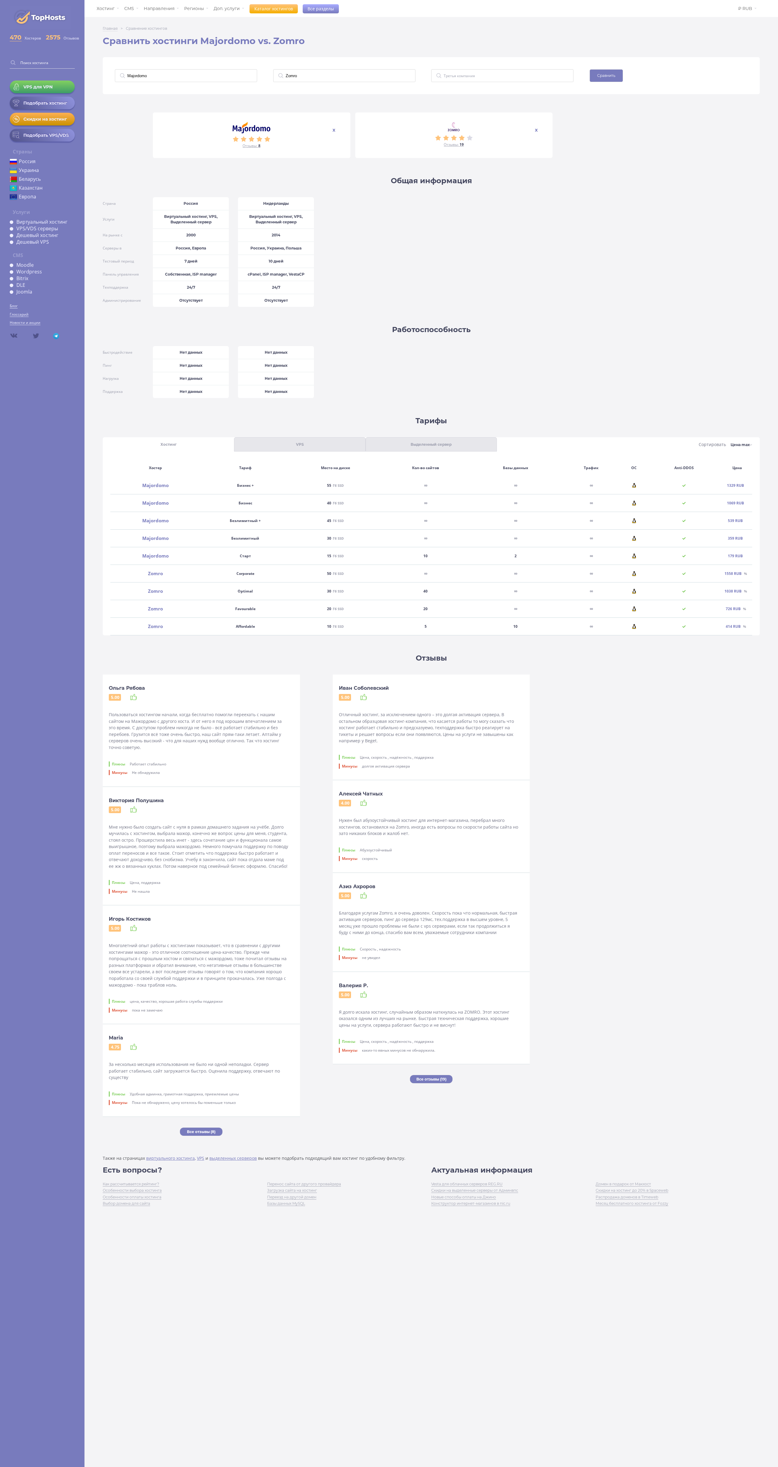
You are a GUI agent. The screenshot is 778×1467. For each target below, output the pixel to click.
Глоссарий (19, 314)
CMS (129, 8)
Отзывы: (251, 145)
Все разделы (321, 9)
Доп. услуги (227, 8)
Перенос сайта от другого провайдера (304, 1184)
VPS (200, 1158)
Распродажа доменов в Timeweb (627, 1197)
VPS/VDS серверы (37, 228)
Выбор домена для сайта (126, 1203)
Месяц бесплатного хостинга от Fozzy (632, 1203)
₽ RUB (745, 8)
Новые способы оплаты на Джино (463, 1197)
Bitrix (22, 278)
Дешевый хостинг (37, 235)
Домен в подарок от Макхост (623, 1184)
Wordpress (29, 271)
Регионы (194, 8)
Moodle (25, 265)
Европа (27, 196)
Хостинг (106, 8)
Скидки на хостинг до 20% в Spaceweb (632, 1190)
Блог (14, 305)
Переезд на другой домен (291, 1197)
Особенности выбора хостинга (132, 1190)
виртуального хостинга (170, 1158)
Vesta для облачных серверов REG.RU (467, 1184)
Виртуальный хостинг (41, 221)
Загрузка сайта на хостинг (292, 1190)
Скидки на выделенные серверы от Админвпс (474, 1190)
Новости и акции (25, 322)
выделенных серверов (233, 1158)
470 (16, 37)
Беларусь (30, 179)
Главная (110, 28)
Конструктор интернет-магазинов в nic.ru (470, 1203)
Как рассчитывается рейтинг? (131, 1184)
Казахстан (31, 187)
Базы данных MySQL (286, 1203)
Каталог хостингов (273, 9)
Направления (159, 8)
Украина (29, 170)
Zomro (155, 573)
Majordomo (155, 485)
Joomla (24, 291)
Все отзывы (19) (431, 1079)
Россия (27, 161)
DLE (20, 285)
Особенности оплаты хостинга (132, 1197)
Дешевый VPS (32, 242)
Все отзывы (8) (201, 1131)
